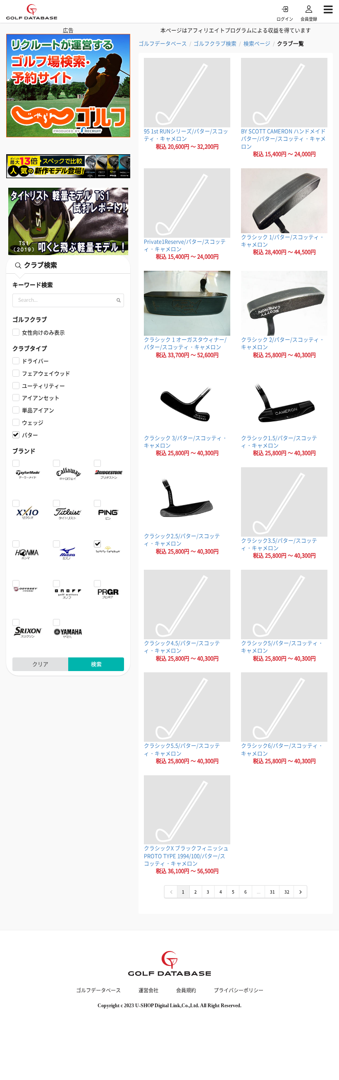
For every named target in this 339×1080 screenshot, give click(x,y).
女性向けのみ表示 (43, 332)
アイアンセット (41, 397)
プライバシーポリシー (238, 990)
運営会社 (148, 990)
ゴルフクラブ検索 (214, 43)
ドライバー (35, 360)
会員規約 (186, 990)
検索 (96, 664)
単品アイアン (38, 409)
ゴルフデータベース (162, 43)
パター (30, 434)
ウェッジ (32, 422)
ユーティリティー (43, 385)
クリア (40, 664)
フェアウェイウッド (46, 373)
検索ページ (257, 43)
